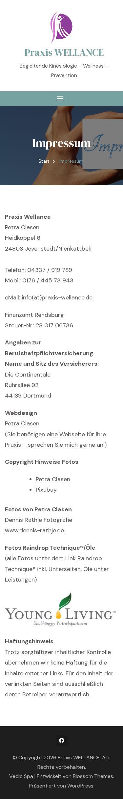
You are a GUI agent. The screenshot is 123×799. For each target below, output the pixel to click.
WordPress (80, 785)
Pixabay (46, 490)
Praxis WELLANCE (64, 52)
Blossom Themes (93, 776)
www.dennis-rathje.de (34, 530)
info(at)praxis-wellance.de (57, 297)
